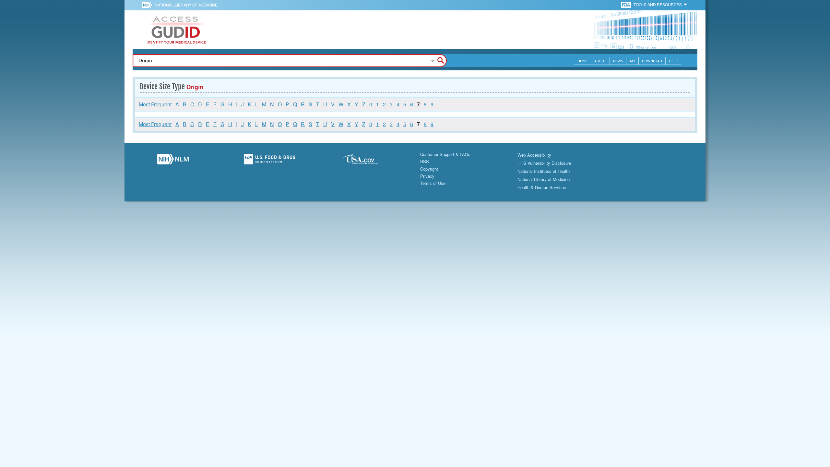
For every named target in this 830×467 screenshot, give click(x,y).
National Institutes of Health (543, 171)
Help (673, 60)
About (600, 60)
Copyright (429, 169)
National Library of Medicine (186, 4)
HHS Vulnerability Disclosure (544, 163)
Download (652, 60)
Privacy (427, 176)
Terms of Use (432, 183)
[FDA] (626, 4)
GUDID (176, 29)
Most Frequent (155, 104)
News (618, 60)
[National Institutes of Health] (148, 4)
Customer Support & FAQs (445, 154)
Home (582, 60)
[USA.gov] (366, 161)
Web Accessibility (534, 155)
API (632, 60)
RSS (424, 161)
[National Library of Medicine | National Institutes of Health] (173, 161)
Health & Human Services (541, 187)
